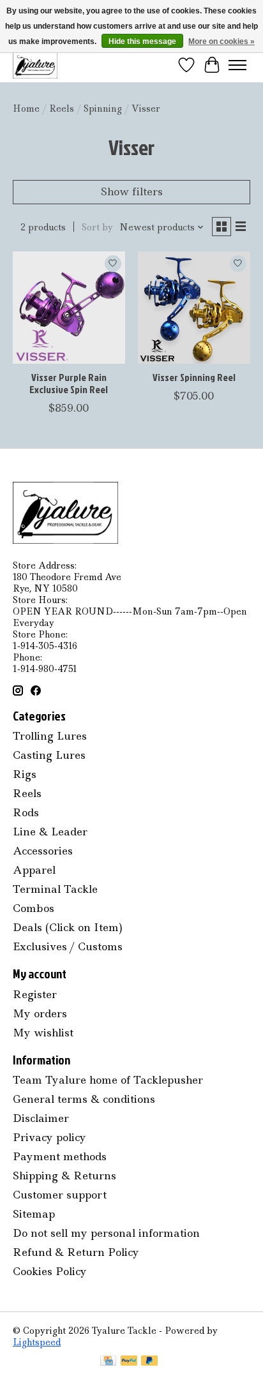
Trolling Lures (50, 736)
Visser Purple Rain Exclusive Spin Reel (68, 383)
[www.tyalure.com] (35, 65)
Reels (61, 108)
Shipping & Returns (64, 1175)
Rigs (24, 774)
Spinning (103, 108)
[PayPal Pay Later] (149, 1361)
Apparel (34, 870)
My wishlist (43, 1033)
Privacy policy (49, 1137)
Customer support (60, 1195)
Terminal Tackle (55, 889)
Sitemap (34, 1214)
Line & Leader (50, 832)
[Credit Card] (108, 1361)
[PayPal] (129, 1361)
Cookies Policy (50, 1271)
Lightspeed (37, 1342)
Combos (33, 908)
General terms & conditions (84, 1099)
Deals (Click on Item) (68, 927)
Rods (26, 812)
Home (26, 108)
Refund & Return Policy (76, 1252)
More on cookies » (221, 41)
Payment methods (60, 1156)
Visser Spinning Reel (194, 377)
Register (35, 994)
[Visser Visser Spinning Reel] (194, 307)
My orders (40, 1013)
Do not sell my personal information (106, 1233)
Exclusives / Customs (68, 946)
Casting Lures (49, 755)
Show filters (132, 191)
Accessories (43, 851)
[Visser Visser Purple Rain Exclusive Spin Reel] (69, 307)
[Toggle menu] (237, 65)
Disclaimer (41, 1118)
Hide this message (142, 41)
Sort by (97, 227)
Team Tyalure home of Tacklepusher (108, 1080)
